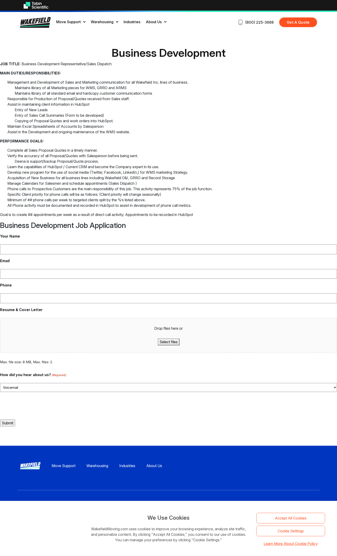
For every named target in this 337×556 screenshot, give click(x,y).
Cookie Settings (291, 531)
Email (5, 260)
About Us (154, 465)
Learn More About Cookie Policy (291, 543)
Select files (169, 342)
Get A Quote (298, 22)
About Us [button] (154, 22)
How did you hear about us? (33, 374)
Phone (6, 285)
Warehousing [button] (102, 22)
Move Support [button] (68, 22)
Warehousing (97, 465)
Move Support (63, 465)
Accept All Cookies (291, 518)
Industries (132, 22)
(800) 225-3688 (259, 22)
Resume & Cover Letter (21, 309)
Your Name (10, 236)
